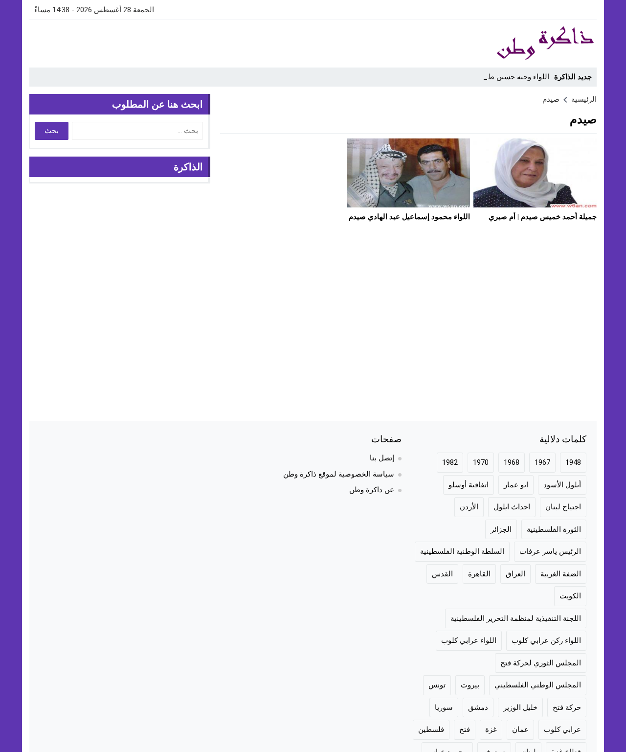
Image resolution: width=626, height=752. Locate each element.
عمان (520, 729)
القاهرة (479, 574)
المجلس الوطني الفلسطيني (537, 685)
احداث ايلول (511, 506)
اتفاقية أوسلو (468, 484)
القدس (442, 574)
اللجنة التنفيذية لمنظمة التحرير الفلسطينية (515, 618)
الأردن (469, 506)
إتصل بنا (382, 458)
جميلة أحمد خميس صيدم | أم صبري (543, 216)
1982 (450, 462)
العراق (515, 574)
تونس (437, 685)
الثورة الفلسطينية (554, 529)
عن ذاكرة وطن (371, 489)
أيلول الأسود (562, 484)
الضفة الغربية (560, 574)
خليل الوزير (520, 707)
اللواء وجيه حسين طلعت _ (509, 76)
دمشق (478, 707)
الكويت (570, 596)
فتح (464, 729)
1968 (511, 462)
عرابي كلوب (562, 729)
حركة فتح (567, 707)
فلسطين (431, 729)
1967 (542, 462)
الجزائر (501, 529)
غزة (491, 729)
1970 (481, 462)
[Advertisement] (207, 42)
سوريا (444, 707)
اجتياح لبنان (563, 506)
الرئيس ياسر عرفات (550, 551)
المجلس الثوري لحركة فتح (540, 663)
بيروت (470, 685)
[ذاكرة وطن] (491, 43)
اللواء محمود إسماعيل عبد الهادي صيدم (409, 216)
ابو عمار (516, 484)
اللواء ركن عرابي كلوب (546, 640)
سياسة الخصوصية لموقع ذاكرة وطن (338, 474)
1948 (573, 462)
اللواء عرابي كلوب (468, 640)
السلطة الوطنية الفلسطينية (462, 551)
